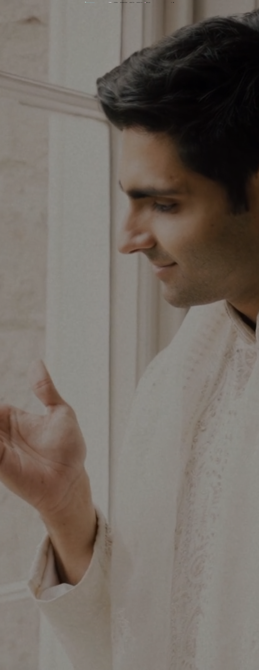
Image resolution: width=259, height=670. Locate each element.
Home (110, 2)
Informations (123, 2)
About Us (131, 2)
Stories (116, 2)
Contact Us (140, 2)
